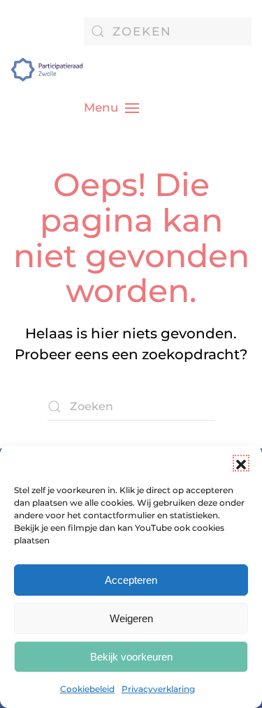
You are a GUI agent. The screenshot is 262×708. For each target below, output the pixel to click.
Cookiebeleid (87, 689)
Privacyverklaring (158, 689)
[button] (241, 463)
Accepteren (131, 580)
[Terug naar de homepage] (47, 70)
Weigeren (131, 618)
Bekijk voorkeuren (131, 657)
